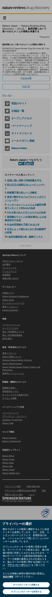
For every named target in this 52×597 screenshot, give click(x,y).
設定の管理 (8, 576)
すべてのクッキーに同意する (26, 585)
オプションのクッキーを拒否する (26, 591)
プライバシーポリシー (18, 564)
